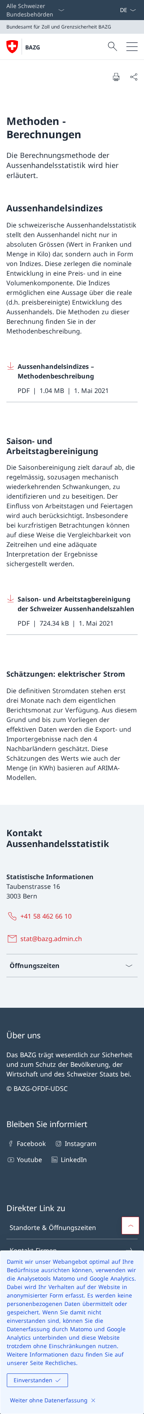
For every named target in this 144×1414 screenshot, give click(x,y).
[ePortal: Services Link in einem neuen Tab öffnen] (116, 10)
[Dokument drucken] (116, 77)
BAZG (32, 47)
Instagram (80, 1143)
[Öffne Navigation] (132, 47)
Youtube (29, 1159)
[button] (130, 1225)
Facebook (31, 1143)
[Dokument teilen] (133, 77)
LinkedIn (73, 1159)
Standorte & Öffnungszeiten (53, 1227)
